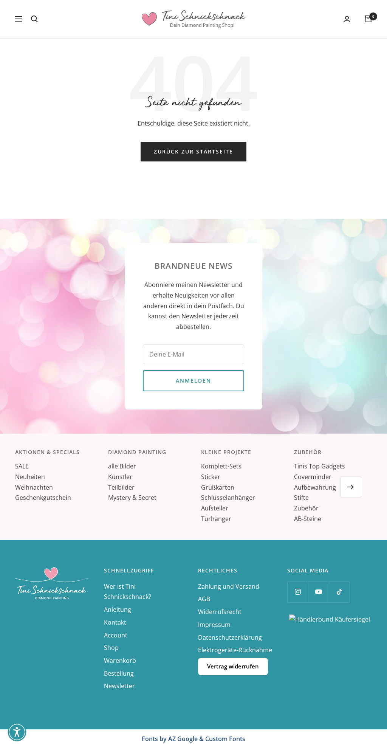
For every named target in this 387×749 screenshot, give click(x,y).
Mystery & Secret (132, 497)
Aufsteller (214, 508)
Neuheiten (30, 477)
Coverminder (312, 477)
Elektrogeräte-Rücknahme (235, 650)
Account (115, 635)
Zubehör (306, 508)
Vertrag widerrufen (233, 666)
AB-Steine (307, 519)
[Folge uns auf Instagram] (297, 592)
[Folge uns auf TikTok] (339, 592)
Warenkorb (120, 660)
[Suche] (34, 19)
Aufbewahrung (315, 487)
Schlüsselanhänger (228, 497)
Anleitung (117, 609)
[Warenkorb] (368, 19)
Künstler (120, 477)
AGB (204, 599)
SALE (22, 466)
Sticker (210, 477)
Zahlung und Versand (228, 586)
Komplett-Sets (221, 466)
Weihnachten (34, 487)
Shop (111, 648)
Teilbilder (121, 487)
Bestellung (119, 673)
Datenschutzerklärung (230, 637)
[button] (17, 732)
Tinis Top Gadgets (319, 466)
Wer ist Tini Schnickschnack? (127, 591)
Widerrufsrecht (219, 612)
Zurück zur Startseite (193, 151)
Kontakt (115, 622)
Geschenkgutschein (43, 497)
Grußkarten (217, 487)
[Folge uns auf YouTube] (318, 592)
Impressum (214, 624)
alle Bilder (122, 466)
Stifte (301, 497)
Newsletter (119, 686)
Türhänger (216, 519)
